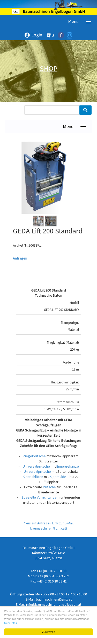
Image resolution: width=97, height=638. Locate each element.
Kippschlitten (33, 476)
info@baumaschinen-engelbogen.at (53, 604)
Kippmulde (58, 476)
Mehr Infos (10, 623)
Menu (73, 21)
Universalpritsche (36, 466)
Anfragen (20, 258)
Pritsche (49, 487)
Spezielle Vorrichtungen (39, 497)
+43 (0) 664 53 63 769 (53, 576)
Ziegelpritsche (34, 456)
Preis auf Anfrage (36, 523)
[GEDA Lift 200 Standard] (44, 177)
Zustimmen (48, 632)
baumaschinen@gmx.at (54, 599)
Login (33, 35)
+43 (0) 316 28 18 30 (51, 571)
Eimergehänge (67, 466)
